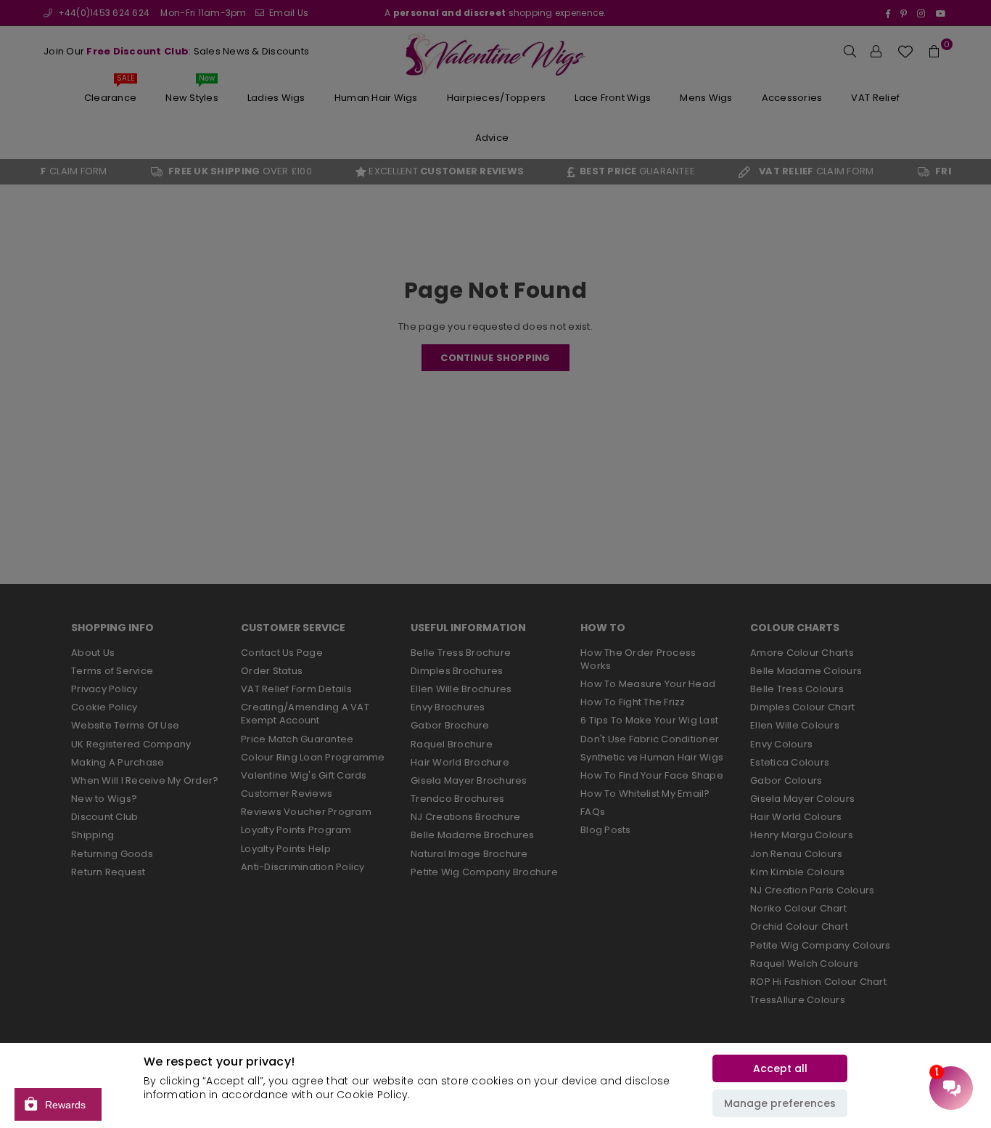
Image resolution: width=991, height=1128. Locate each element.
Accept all (780, 1068)
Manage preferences (780, 1103)
